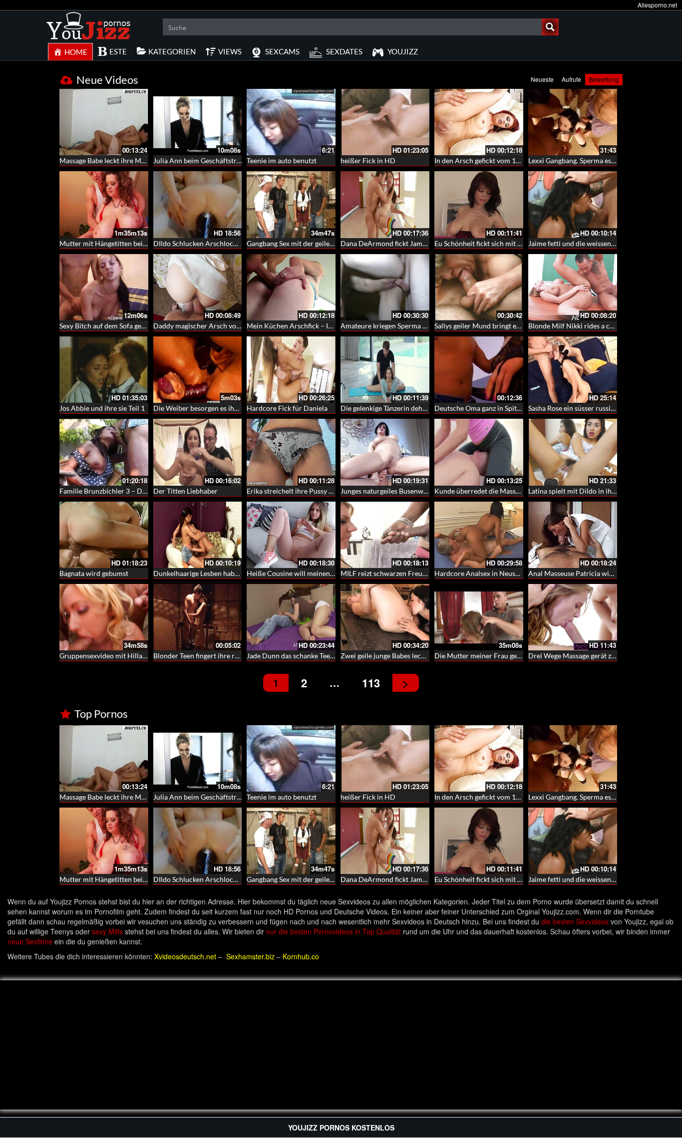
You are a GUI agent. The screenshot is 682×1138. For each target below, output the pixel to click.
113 (371, 683)
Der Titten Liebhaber (185, 491)
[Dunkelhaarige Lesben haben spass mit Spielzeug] (197, 535)
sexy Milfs (107, 931)
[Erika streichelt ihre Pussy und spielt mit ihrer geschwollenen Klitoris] (291, 452)
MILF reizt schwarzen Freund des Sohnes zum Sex (416, 573)
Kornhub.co (301, 956)
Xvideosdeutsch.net (185, 956)
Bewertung (604, 79)
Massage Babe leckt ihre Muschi (108, 160)
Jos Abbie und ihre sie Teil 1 (102, 408)
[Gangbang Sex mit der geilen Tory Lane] (291, 204)
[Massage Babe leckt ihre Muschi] (103, 121)
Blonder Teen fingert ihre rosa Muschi (211, 655)
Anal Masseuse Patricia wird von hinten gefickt (600, 573)
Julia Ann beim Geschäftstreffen (203, 160)
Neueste (542, 79)
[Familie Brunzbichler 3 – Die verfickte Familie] (103, 452)
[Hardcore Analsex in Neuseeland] (478, 535)
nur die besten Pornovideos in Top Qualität (333, 931)
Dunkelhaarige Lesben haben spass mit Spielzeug (228, 573)
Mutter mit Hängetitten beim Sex (110, 243)
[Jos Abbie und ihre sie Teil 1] (103, 369)
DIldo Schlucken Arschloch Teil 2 (204, 243)
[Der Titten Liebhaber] (197, 452)
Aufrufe (571, 79)
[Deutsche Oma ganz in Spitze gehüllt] (478, 369)
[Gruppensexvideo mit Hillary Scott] (103, 617)
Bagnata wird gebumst (93, 573)
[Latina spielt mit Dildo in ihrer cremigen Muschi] (572, 452)
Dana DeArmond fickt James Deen (394, 243)
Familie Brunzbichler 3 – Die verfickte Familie (130, 491)
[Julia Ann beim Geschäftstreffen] (197, 122)
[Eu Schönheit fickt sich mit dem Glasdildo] (478, 204)
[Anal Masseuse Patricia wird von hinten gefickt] (572, 535)
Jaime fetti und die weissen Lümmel (583, 243)
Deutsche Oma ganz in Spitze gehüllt (490, 408)
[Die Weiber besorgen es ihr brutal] (197, 369)
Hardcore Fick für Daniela (287, 408)
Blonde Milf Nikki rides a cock (574, 325)
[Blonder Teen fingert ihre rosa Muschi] (197, 616)
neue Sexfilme (29, 941)
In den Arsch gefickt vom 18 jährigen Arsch (500, 160)
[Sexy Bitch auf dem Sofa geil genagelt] (103, 287)
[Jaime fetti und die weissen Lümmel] (572, 204)
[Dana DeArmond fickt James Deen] (385, 204)
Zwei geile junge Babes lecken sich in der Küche (414, 655)
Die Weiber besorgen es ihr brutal (205, 408)
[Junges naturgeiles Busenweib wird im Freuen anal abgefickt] (385, 452)
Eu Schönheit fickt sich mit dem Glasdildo (498, 243)
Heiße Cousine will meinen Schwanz (302, 573)
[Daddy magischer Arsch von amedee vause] (197, 287)
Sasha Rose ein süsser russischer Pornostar (594, 408)
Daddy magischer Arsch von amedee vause (219, 325)
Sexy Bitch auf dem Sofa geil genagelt (116, 325)
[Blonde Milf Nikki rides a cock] (572, 287)
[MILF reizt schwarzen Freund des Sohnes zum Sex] (385, 535)
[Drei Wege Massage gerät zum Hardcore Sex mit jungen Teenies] (572, 617)
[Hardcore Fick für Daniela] (291, 369)
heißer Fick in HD (368, 160)
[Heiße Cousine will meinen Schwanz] (291, 535)
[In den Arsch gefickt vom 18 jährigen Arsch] (478, 122)
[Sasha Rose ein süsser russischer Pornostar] (572, 369)
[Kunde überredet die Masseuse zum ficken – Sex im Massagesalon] (478, 452)
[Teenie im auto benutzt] (291, 122)
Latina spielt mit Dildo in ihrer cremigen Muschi (602, 491)
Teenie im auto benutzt (282, 160)
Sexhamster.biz (250, 956)
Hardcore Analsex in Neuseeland (485, 573)
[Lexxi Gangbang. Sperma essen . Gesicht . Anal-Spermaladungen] (572, 122)
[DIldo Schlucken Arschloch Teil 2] (197, 204)
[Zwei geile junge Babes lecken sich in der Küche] (385, 617)
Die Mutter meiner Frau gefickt (482, 655)
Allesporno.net (657, 4)
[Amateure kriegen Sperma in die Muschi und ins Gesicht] (385, 287)
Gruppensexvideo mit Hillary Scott (112, 655)
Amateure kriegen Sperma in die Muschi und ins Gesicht (427, 325)
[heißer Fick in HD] (385, 122)
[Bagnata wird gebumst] (103, 535)
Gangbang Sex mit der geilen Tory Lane (306, 243)
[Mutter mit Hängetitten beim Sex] (103, 204)
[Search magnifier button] (550, 26)
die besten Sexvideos (575, 921)
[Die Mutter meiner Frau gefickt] (478, 617)
